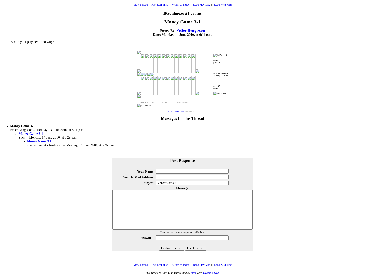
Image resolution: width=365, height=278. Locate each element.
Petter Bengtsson (190, 30)
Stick (193, 272)
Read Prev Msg (201, 4)
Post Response (159, 4)
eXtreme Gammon (176, 112)
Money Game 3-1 (31, 133)
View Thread (140, 4)
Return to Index (180, 4)
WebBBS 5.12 (211, 272)
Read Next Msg (223, 4)
